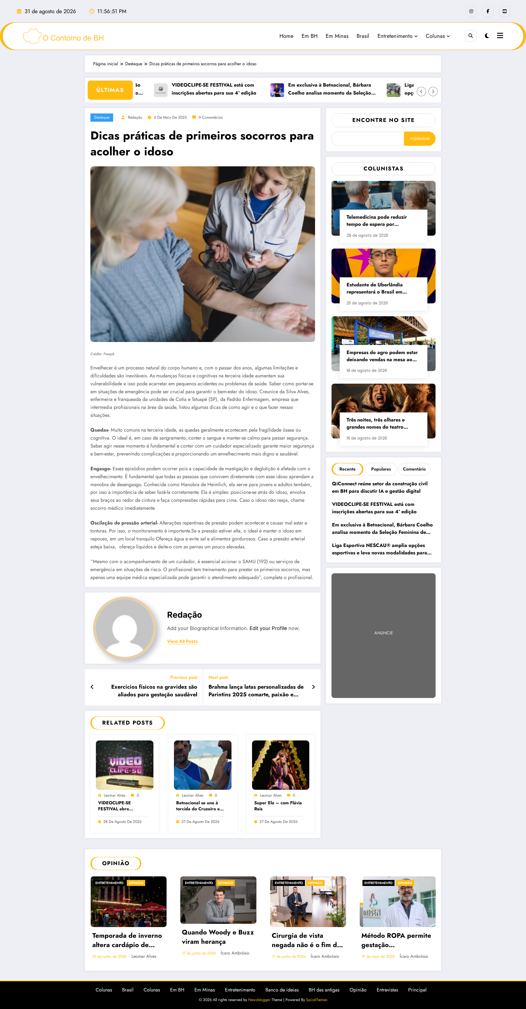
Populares (381, 469)
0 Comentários (211, 117)
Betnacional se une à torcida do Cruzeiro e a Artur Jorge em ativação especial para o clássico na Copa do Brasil (200, 806)
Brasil (363, 36)
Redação (135, 117)
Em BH (310, 36)
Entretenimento (395, 36)
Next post (218, 677)
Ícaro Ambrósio (235, 953)
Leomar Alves (114, 795)
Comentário (414, 469)
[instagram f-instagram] (471, 11)
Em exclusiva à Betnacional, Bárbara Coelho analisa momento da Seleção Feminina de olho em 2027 (313, 89)
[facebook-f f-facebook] (487, 11)
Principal (417, 989)
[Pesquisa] (471, 36)
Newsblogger (259, 999)
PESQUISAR (420, 138)
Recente (347, 469)
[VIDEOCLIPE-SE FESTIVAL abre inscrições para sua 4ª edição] (124, 765)
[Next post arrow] (313, 687)
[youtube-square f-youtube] (504, 11)
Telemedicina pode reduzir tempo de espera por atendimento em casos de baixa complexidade (382, 221)
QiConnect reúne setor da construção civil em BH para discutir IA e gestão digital (380, 487)
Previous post (183, 677)
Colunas (435, 36)
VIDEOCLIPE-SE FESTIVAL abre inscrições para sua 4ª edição (120, 806)
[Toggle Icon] (499, 36)
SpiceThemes (316, 999)
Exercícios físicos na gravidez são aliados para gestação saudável (154, 691)
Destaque (101, 117)
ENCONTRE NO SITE (383, 120)
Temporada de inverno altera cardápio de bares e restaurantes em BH (127, 941)
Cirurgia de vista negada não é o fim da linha (306, 941)
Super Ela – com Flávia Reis (278, 806)
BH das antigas (324, 989)
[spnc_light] (487, 36)
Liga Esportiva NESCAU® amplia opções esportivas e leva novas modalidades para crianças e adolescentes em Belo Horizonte (381, 550)
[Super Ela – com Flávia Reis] (281, 765)
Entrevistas (387, 989)
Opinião (136, 882)
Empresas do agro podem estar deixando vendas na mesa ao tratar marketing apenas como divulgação (382, 356)
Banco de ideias (282, 989)
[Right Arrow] (433, 91)
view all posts (182, 641)
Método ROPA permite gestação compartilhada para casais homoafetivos (396, 941)
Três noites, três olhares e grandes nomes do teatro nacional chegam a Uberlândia (381, 424)
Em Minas (337, 36)
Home (286, 36)
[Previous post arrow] (92, 687)
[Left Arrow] (421, 91)
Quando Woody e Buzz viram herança (218, 937)
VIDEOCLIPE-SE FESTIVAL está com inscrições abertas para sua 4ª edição (198, 88)
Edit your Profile (268, 628)
